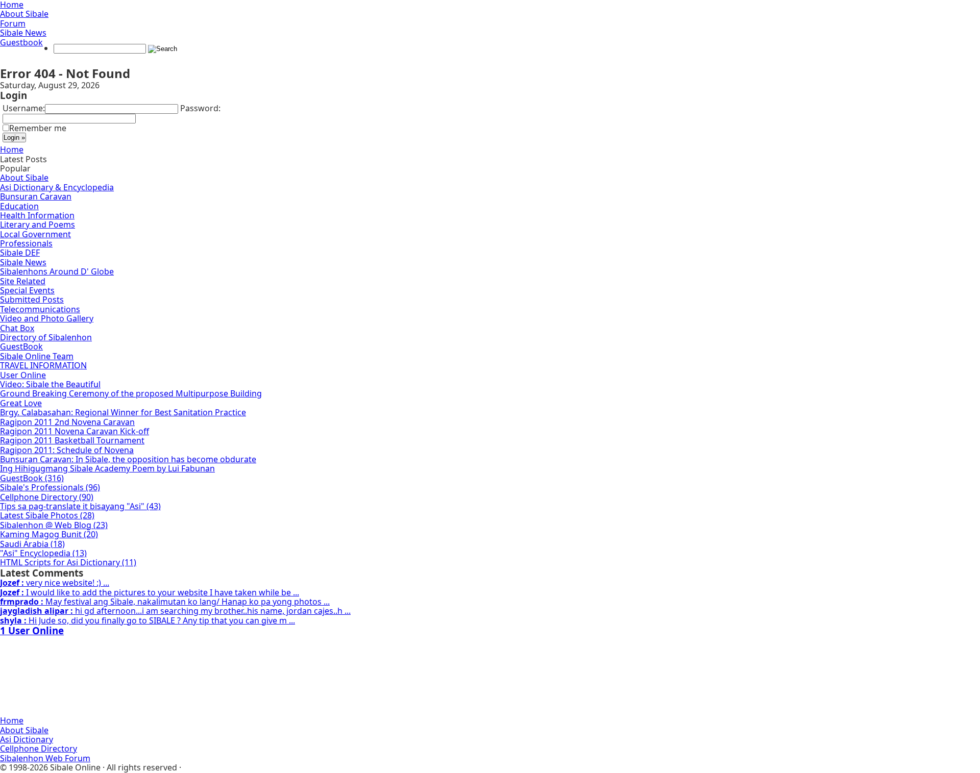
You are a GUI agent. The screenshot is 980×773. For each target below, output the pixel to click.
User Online (23, 375)
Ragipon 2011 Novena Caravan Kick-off (74, 431)
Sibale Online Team (37, 356)
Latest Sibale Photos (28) (47, 515)
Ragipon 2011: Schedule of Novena (67, 450)
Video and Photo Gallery (46, 318)
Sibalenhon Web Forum (45, 758)
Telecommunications (40, 309)
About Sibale (24, 13)
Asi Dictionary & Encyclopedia (57, 187)
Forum (13, 23)
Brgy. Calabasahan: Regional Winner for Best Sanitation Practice (123, 412)
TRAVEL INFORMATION (43, 365)
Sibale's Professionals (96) (50, 487)
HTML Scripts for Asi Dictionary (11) (68, 562)
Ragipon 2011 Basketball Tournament (72, 440)
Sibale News (23, 32)
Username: (24, 108)
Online (32, 630)
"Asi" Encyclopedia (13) (43, 553)
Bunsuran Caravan (35, 196)
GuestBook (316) (32, 478)
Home (11, 149)
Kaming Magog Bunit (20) (49, 534)
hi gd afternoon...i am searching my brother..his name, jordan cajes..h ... (175, 610)
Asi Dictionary (26, 739)
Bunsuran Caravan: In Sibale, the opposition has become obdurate (128, 459)
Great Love (21, 403)
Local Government (35, 234)
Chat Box (17, 328)
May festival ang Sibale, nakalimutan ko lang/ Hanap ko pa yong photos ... (165, 601)
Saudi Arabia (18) (32, 544)
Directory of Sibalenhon (46, 337)
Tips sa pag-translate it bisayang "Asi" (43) (80, 506)
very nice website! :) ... (54, 582)
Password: (200, 108)
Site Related (22, 281)
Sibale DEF (20, 252)
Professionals (26, 243)
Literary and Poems (37, 224)
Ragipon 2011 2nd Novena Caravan (67, 422)
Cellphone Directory (38, 748)
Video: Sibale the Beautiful (50, 384)
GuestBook (21, 346)
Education (19, 206)
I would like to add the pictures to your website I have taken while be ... (149, 592)
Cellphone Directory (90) (46, 497)
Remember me (37, 128)
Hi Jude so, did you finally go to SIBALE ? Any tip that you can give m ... (147, 620)
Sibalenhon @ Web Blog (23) (54, 525)
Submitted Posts (32, 299)
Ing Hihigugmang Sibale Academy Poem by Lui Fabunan (107, 468)
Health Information (37, 215)
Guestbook (21, 42)
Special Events (27, 290)
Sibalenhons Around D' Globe (57, 271)
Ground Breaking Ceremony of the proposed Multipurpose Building (131, 393)
